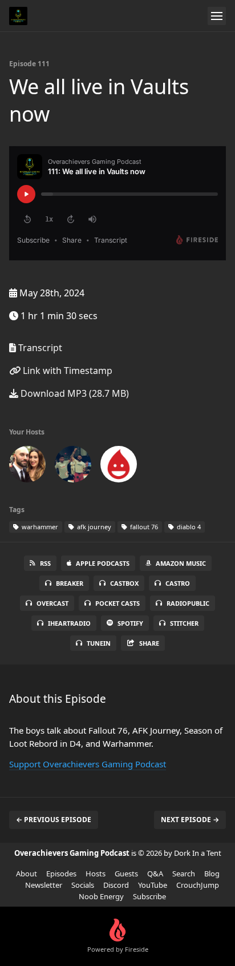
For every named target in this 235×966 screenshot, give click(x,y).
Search (183, 873)
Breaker (69, 583)
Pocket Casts (117, 603)
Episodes (61, 873)
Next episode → (190, 819)
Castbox (124, 583)
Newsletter (43, 885)
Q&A (155, 873)
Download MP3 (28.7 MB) (73, 393)
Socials (82, 885)
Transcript (39, 347)
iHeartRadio (69, 623)
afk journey (93, 526)
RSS (45, 563)
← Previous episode (53, 819)
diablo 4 (188, 526)
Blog (212, 873)
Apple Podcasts (102, 563)
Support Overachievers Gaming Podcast (87, 764)
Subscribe (149, 896)
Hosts (96, 873)
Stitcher (184, 623)
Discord (116, 885)
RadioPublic (188, 603)
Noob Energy (101, 896)
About (26, 873)
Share (149, 643)
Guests (126, 873)
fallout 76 (143, 526)
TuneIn (99, 643)
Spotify (130, 623)
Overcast (52, 603)
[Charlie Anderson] (27, 466)
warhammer (39, 526)
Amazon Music (181, 563)
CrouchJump (197, 885)
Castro (177, 583)
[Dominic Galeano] (73, 466)
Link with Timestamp (66, 370)
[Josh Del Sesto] (118, 466)
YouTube (152, 885)
